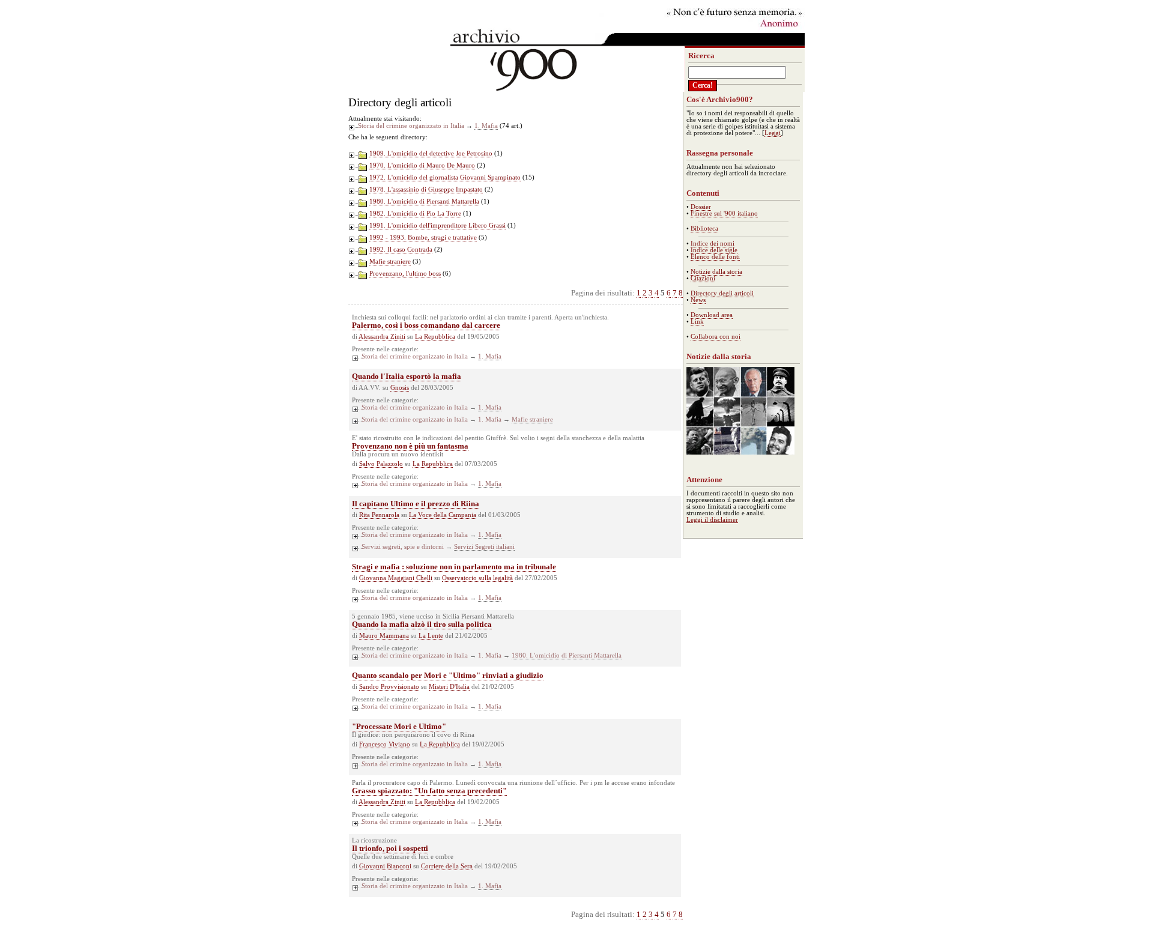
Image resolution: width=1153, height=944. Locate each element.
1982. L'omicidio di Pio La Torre (415, 213)
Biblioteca (704, 228)
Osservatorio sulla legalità (477, 578)
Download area (712, 315)
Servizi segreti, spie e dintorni (403, 546)
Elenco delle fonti (715, 256)
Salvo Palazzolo (381, 464)
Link (697, 321)
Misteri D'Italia (449, 686)
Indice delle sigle (714, 250)
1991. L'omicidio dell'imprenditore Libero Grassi (437, 225)
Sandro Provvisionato (389, 686)
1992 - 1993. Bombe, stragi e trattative (423, 237)
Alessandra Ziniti (382, 336)
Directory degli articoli (722, 293)
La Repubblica (435, 336)
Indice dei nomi (712, 243)
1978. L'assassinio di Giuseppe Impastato (426, 189)
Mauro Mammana (384, 635)
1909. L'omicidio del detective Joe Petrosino (430, 153)
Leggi (772, 133)
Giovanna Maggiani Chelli (395, 578)
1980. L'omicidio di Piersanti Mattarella (424, 201)
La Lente (431, 635)
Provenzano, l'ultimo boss (405, 273)
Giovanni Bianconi (385, 866)
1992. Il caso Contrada (400, 249)
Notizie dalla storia (716, 271)
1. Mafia (486, 126)
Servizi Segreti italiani (484, 546)
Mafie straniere (390, 261)
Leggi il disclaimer (712, 519)
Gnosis (399, 387)
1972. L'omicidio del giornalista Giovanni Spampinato (445, 177)
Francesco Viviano (384, 744)
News (698, 300)
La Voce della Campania (442, 515)
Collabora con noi (715, 336)
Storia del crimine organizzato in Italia (411, 126)
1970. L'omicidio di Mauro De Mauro (422, 165)
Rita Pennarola (379, 515)
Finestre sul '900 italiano (724, 213)
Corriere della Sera (447, 866)
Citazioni (703, 278)
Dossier (701, 207)
